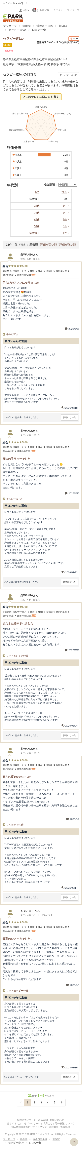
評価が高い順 (48, 244)
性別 (25, 10)
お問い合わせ (57, 1120)
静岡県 (26, 25)
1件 (65, 205)
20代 (36, 205)
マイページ (73, 10)
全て (37, 192)
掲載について (24, 1120)
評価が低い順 (67, 244)
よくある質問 (40, 1120)
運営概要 (53, 1127)
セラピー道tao (17, 29)
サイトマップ (39, 1127)
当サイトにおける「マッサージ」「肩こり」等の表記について (40, 1123)
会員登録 (44, 10)
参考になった (69, 417)
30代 (36, 212)
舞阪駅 (63, 25)
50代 (36, 226)
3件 (65, 212)
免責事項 (65, 1127)
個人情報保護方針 (20, 1127)
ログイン (58, 10)
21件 (64, 192)
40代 (36, 219)
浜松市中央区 (44, 25)
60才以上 (34, 233)
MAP (75, 38)
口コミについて (68, 75)
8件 (65, 219)
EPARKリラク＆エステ (13, 18)
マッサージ (10, 25)
